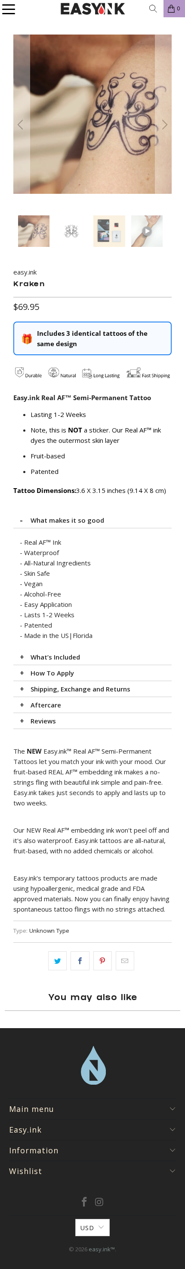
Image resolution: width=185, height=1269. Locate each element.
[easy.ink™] (92, 8)
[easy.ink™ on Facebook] (84, 1202)
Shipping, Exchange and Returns (80, 689)
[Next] (163, 125)
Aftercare (46, 705)
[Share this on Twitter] (57, 960)
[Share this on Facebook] (80, 960)
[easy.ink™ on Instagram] (99, 1202)
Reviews (43, 721)
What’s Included (55, 657)
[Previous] (21, 125)
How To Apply (52, 673)
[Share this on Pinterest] (102, 960)
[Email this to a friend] (125, 960)
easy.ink (25, 272)
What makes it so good (67, 520)
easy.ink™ (102, 1249)
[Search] (153, 8)
